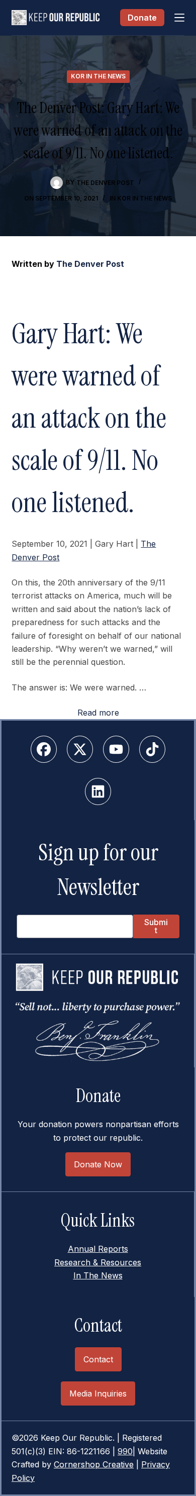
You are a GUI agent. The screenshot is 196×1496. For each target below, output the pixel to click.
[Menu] (179, 18)
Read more (98, 713)
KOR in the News (98, 76)
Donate (142, 18)
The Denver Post (90, 264)
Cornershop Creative (94, 1464)
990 (125, 1451)
